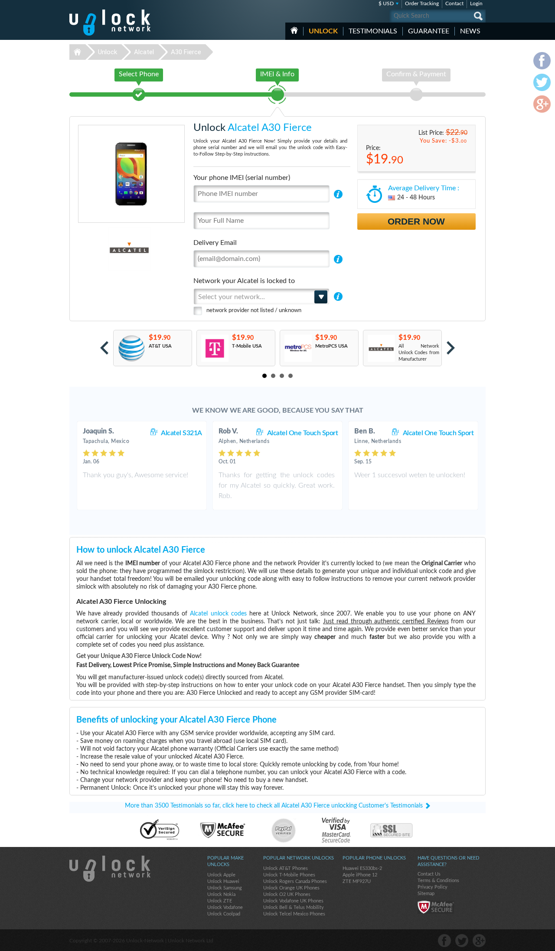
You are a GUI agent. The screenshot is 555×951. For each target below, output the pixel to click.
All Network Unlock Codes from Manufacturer (418, 353)
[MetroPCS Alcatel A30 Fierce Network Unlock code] (297, 348)
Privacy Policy (432, 887)
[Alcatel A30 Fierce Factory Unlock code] (380, 348)
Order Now (416, 221)
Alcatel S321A (181, 433)
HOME (294, 30)
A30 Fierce (186, 52)
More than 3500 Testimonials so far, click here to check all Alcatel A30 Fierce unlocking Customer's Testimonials (274, 806)
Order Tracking (422, 3)
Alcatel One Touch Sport (302, 433)
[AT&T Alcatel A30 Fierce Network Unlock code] (131, 348)
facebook (444, 940)
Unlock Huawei (223, 881)
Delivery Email (215, 242)
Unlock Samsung (224, 888)
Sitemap (426, 893)
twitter (461, 940)
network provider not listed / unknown (253, 310)
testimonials (373, 31)
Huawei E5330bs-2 (362, 868)
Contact (454, 3)
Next (451, 348)
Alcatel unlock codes (218, 614)
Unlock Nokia (221, 894)
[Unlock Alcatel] (99, 249)
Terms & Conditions (438, 880)
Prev (104, 348)
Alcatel (144, 52)
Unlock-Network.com (109, 869)
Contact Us (429, 874)
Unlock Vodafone (225, 907)
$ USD (386, 3)
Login (476, 3)
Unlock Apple (221, 875)
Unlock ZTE (219, 901)
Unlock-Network (109, 23)
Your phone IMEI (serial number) (241, 177)
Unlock (323, 31)
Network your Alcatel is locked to (244, 280)
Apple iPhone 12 (360, 875)
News (470, 31)
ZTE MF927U (357, 881)
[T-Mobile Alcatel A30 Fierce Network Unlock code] (214, 348)
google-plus (479, 940)
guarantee (428, 31)
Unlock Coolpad (223, 914)
